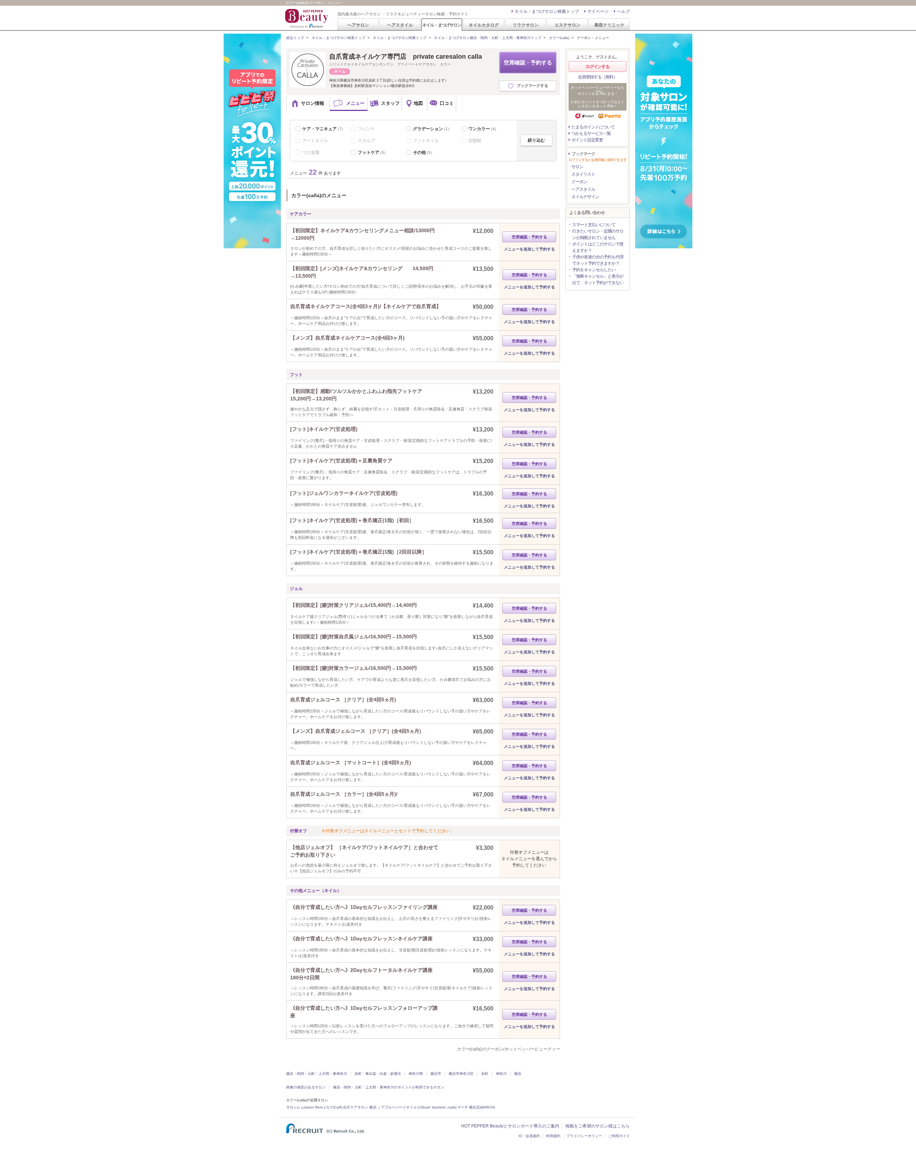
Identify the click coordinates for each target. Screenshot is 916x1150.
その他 (423, 152)
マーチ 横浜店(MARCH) (476, 1107)
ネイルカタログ (484, 25)
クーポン (579, 181)
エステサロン (567, 25)
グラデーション (432, 129)
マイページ (598, 11)
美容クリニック (609, 25)
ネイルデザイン (585, 196)
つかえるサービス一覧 (591, 133)
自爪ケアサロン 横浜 (359, 1107)
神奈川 (501, 1074)
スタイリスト (583, 174)
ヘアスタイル (400, 25)
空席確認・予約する (528, 62)
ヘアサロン (358, 25)
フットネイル (426, 140)
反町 (484, 1074)
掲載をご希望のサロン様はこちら (597, 1126)
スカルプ (366, 140)
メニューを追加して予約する (529, 249)
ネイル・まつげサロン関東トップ (400, 38)
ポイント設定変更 (587, 139)
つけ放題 (311, 152)
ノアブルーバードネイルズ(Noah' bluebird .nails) (416, 1107)
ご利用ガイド (619, 1136)
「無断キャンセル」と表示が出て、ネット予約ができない (597, 279)
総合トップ (295, 38)
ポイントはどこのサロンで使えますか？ (597, 247)
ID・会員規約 (529, 1136)
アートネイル (315, 140)
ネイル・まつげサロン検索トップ (547, 11)
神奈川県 (416, 1074)
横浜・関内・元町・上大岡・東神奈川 (316, 1074)
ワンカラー (483, 129)
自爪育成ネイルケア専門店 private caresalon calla (405, 56)
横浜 (517, 1074)
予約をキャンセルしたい (593, 269)
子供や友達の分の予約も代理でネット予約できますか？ (597, 260)
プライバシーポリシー (584, 1136)
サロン (577, 166)
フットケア (373, 152)
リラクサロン (526, 25)
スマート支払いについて (593, 224)
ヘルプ (623, 11)
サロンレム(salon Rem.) (305, 1107)
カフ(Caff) (334, 1107)
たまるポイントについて (593, 127)
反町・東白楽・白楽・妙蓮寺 (378, 1074)
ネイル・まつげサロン (441, 25)
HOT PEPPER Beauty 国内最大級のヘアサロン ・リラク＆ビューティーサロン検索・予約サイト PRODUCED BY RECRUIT (307, 18)
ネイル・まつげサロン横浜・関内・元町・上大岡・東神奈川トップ (487, 38)
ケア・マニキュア (323, 129)
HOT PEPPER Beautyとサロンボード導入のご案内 (510, 1126)
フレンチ (366, 129)
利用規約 (553, 1136)
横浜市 (435, 1074)
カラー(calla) (559, 38)
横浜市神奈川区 (461, 1074)
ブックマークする (532, 85)
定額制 (474, 140)
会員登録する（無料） (597, 76)
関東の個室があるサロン (306, 1087)
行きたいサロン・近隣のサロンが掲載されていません (597, 234)
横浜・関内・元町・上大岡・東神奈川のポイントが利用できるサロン (388, 1087)
